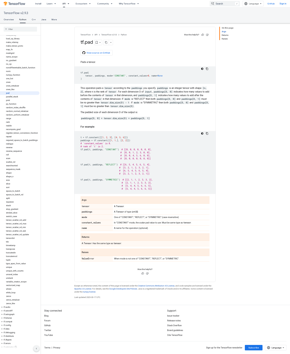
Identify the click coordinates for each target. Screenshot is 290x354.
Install (38, 3)
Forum (47, 320)
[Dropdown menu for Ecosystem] (90, 3)
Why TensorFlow (127, 3)
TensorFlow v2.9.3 (16, 13)
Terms (47, 347)
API (64, 3)
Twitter (47, 330)
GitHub (271, 3)
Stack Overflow (174, 325)
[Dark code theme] (202, 68)
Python (22, 19)
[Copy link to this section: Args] (90, 200)
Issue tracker (173, 316)
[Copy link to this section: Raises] (92, 252)
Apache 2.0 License (82, 289)
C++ (34, 19)
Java (43, 19)
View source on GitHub (98, 52)
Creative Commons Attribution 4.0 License (156, 286)
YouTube (48, 335)
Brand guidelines (175, 330)
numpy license (89, 292)
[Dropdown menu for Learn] (56, 3)
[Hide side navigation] (36, 349)
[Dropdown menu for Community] (112, 3)
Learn (49, 3)
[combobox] (225, 3)
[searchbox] (20, 29)
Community (103, 3)
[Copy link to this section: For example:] (98, 127)
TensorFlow (86, 35)
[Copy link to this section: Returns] (92, 237)
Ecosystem (81, 3)
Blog (46, 316)
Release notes (174, 320)
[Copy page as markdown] (106, 42)
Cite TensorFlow (174, 335)
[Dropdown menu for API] (69, 3)
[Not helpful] (207, 34)
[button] (19, 307)
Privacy (56, 347)
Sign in (283, 3)
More (54, 19)
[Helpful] (202, 34)
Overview (9, 19)
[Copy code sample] (207, 68)
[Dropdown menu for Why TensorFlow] (139, 3)
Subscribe (253, 347)
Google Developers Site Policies (123, 289)
